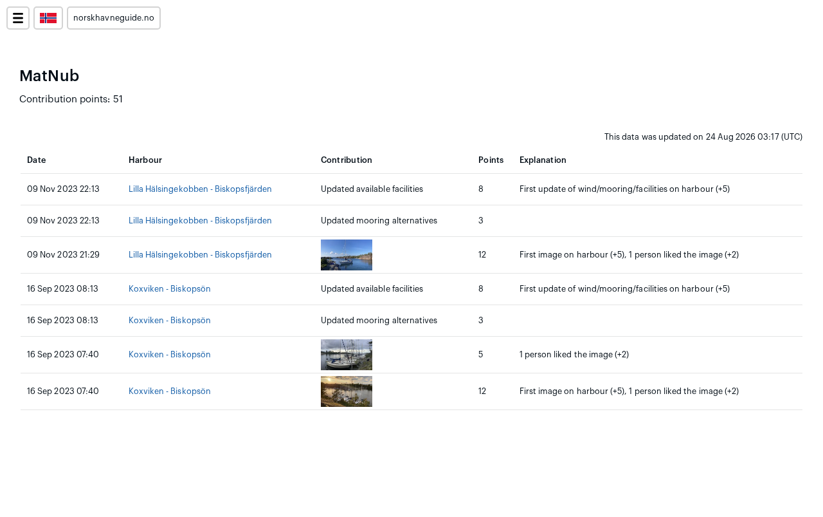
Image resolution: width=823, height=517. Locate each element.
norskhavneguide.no (113, 18)
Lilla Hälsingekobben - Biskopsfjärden (200, 189)
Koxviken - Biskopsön (170, 289)
